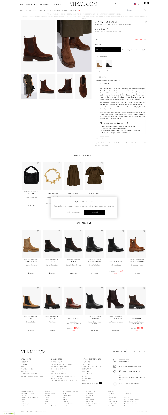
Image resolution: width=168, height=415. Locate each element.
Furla (64, 397)
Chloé (47, 397)
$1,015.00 (52, 273)
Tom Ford (127, 391)
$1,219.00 (137, 273)
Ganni (65, 399)
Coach (47, 399)
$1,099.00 (31, 205)
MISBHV (88, 406)
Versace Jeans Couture (131, 399)
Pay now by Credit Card (130, 50)
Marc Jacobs (90, 399)
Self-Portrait (112, 404)
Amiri (23, 399)
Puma (109, 399)
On (109, 395)
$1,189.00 (94, 330)
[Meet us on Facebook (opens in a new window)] (134, 351)
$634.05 (116, 272)
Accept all (95, 212)
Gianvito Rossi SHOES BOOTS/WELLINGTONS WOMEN (56, 16)
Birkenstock (48, 391)
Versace (126, 397)
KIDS (35, 4)
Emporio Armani (50, 406)
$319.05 (137, 329)
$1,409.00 (115, 330)
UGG (125, 395)
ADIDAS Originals (28, 391)
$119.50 (73, 329)
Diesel (47, 401)
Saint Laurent (112, 401)
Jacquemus (89, 393)
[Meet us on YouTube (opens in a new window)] (144, 351)
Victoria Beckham (130, 401)
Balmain (24, 406)
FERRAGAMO (67, 395)
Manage (111, 206)
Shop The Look (84, 155)
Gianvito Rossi (106, 21)
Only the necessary (73, 212)
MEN (21, 4)
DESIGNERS (57, 4)
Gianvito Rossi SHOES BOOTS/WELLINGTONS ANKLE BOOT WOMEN (92, 16)
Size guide (98, 44)
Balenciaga (25, 404)
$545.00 (52, 330)
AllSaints (24, 395)
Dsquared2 (48, 404)
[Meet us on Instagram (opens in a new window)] (139, 351)
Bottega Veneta (50, 393)
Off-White (111, 393)
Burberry (48, 395)
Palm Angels (112, 397)
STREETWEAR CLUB (45, 4)
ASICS (24, 401)
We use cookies (84, 201)
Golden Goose (68, 404)
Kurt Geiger (89, 395)
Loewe (88, 397)
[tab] (121, 83)
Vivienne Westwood (130, 404)
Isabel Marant (90, 391)
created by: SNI (142, 411)
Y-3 (125, 406)
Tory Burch (127, 393)
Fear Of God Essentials (70, 391)
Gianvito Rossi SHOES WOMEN (31, 16)
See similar (84, 223)
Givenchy (66, 401)
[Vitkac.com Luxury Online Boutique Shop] (83, 3)
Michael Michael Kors (93, 404)
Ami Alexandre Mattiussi (30, 397)
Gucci (65, 406)
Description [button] (104, 84)
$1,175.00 (31, 273)
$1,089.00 (31, 330)
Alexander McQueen (28, 393)
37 (97, 40)
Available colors (101, 56)
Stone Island (112, 406)
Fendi (64, 393)
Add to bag (99, 50)
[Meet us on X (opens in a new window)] (129, 351)
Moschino (111, 391)
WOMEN (29, 4)
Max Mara (89, 401)
